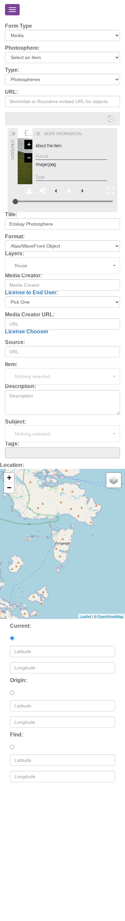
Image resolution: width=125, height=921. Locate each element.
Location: (12, 465)
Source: (15, 342)
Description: (20, 386)
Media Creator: (23, 276)
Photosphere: (22, 48)
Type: (12, 70)
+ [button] (9, 478)
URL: (11, 92)
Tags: (12, 444)
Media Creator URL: (30, 315)
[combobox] (62, 452)
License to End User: (31, 292)
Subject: (15, 422)
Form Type (18, 26)
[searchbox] (9, 452)
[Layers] (113, 480)
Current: (20, 626)
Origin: (18, 680)
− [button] (9, 488)
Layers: (14, 254)
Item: (11, 364)
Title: (11, 215)
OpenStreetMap (110, 616)
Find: (16, 735)
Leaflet (85, 616)
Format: (15, 237)
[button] (62, 265)
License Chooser (26, 331)
